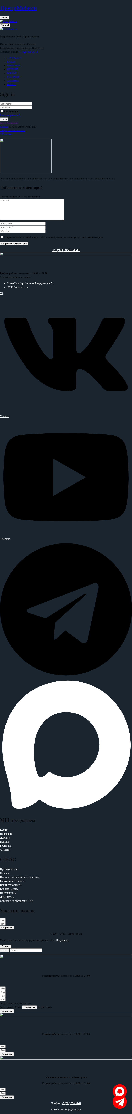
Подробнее (62, 940)
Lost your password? (10, 115)
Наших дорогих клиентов (13, 44)
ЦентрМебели (18, 7)
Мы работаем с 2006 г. (11, 36)
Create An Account (9, 123)
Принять (5, 946)
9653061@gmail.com (70, 1109)
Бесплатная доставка (10, 48)
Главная (4, 126)
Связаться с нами (9, 51)
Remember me (11, 111)
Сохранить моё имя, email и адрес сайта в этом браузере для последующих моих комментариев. (53, 237)
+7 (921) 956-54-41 (71, 1103)
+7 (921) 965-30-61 (28, 51)
